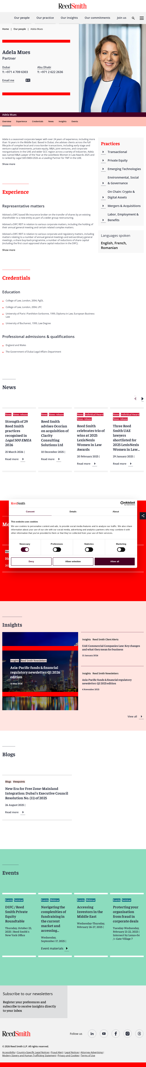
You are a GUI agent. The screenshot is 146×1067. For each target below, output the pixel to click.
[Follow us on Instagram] (127, 1034)
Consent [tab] (30, 511)
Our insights (69, 18)
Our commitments (97, 18)
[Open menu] (142, 18)
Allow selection (73, 561)
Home (5, 29)
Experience (21, 121)
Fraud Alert (57, 1052)
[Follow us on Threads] (139, 1034)
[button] (142, 399)
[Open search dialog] (133, 18)
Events (75, 121)
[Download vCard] (28, 80)
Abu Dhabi (44, 67)
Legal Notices (72, 1052)
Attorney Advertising (92, 1052)
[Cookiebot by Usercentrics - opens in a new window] (122, 503)
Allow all (114, 561)
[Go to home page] (72, 6)
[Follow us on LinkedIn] (92, 1034)
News (51, 121)
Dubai (6, 67)
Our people (22, 18)
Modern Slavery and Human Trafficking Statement (29, 1055)
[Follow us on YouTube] (104, 1034)
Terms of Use (88, 1055)
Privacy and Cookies (68, 1055)
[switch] (57, 549)
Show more (8, 250)
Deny (31, 561)
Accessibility (8, 1052)
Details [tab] (73, 511)
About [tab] (116, 511)
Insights (62, 121)
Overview (6, 121)
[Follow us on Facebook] (116, 1034)
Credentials (37, 121)
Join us (121, 18)
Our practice (45, 18)
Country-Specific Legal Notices (33, 1052)
